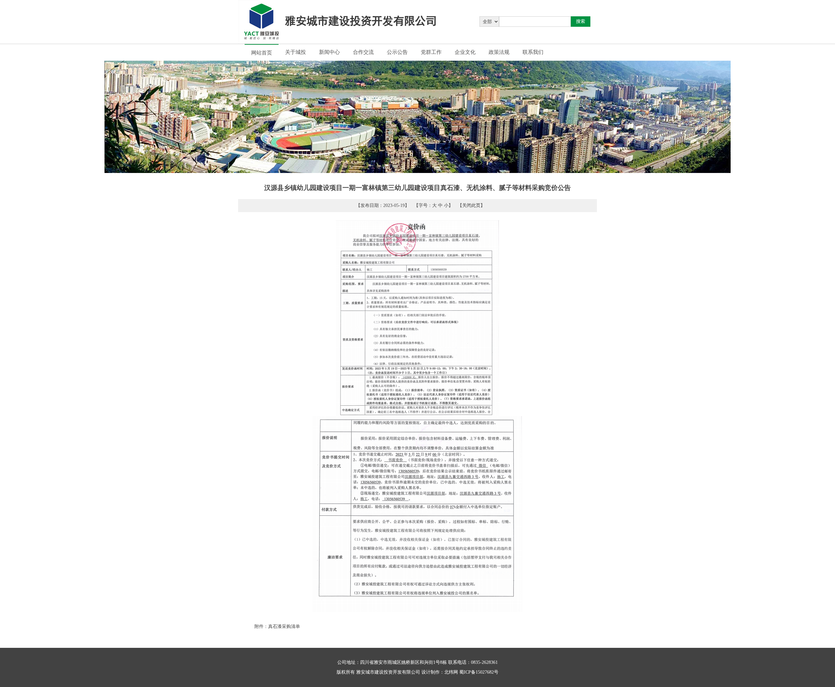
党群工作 (431, 52)
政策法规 (499, 52)
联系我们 (533, 52)
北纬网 (451, 672)
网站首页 (261, 52)
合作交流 (363, 52)
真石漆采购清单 (284, 626)
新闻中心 (329, 52)
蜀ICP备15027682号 (478, 672)
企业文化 (465, 52)
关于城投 (295, 52)
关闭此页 (471, 205)
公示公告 (397, 52)
